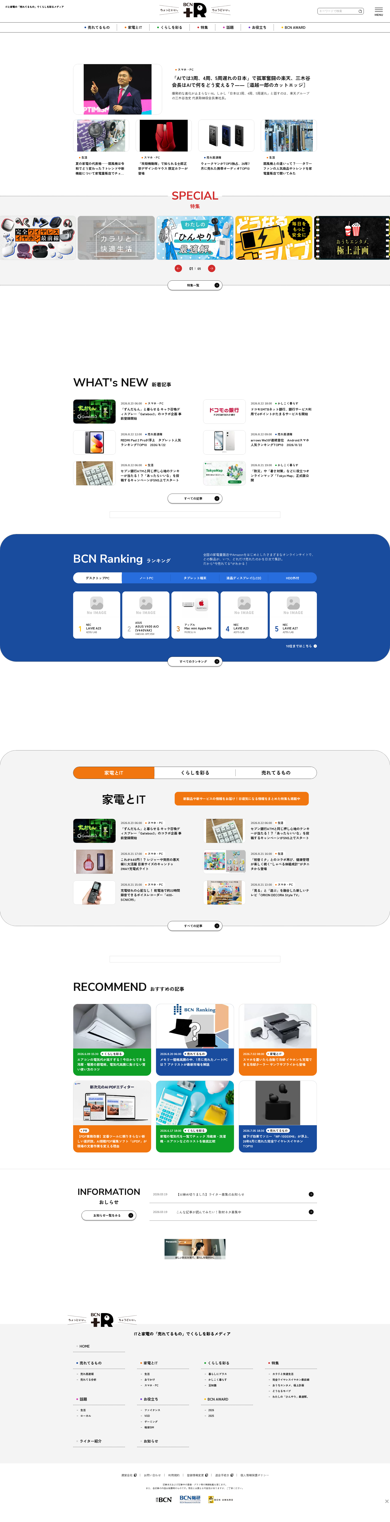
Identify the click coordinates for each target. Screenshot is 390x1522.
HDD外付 (292, 577)
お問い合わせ (152, 1475)
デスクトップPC (97, 577)
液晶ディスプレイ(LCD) (243, 577)
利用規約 (174, 1475)
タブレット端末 (195, 577)
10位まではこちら (299, 645)
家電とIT (113, 772)
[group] (116, 238)
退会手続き (222, 1475)
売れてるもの (276, 772)
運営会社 (127, 1475)
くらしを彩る (195, 772)
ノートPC (146, 577)
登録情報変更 (195, 1475)
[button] (178, 268)
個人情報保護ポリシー (254, 1475)
